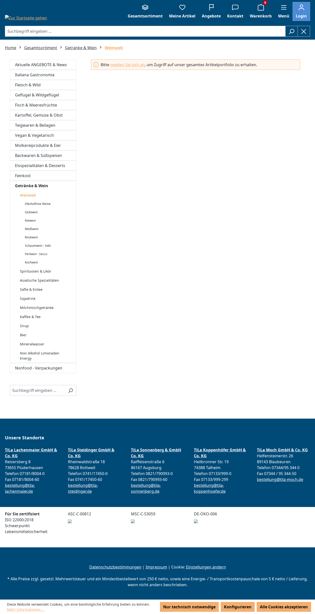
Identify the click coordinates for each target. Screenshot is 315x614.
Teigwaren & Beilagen (35, 125)
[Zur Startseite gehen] (26, 18)
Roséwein (31, 237)
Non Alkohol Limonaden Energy (39, 356)
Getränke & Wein (31, 185)
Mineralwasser (32, 344)
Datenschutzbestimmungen (115, 567)
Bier (23, 335)
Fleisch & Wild (28, 85)
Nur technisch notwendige (189, 607)
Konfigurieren (238, 607)
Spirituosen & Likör (35, 271)
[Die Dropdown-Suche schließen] (304, 31)
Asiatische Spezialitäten (39, 280)
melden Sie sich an (127, 64)
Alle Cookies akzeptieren (284, 607)
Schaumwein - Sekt (38, 246)
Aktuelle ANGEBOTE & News (41, 64)
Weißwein (31, 229)
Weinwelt (28, 195)
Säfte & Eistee (31, 289)
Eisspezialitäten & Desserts (40, 165)
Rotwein (30, 220)
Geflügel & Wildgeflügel (37, 95)
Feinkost (23, 175)
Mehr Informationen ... (26, 609)
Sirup (24, 325)
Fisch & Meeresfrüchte (36, 105)
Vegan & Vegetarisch (34, 135)
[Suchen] (291, 31)
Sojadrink (27, 298)
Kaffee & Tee (30, 316)
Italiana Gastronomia (34, 74)
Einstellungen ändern (206, 567)
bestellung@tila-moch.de (280, 479)
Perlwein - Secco (36, 254)
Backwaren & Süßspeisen (38, 155)
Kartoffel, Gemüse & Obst (39, 115)
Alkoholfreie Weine (38, 204)
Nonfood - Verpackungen (38, 368)
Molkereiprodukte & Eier (38, 145)
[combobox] (145, 31)
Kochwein (31, 262)
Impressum (156, 567)
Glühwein (31, 212)
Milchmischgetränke (37, 307)
